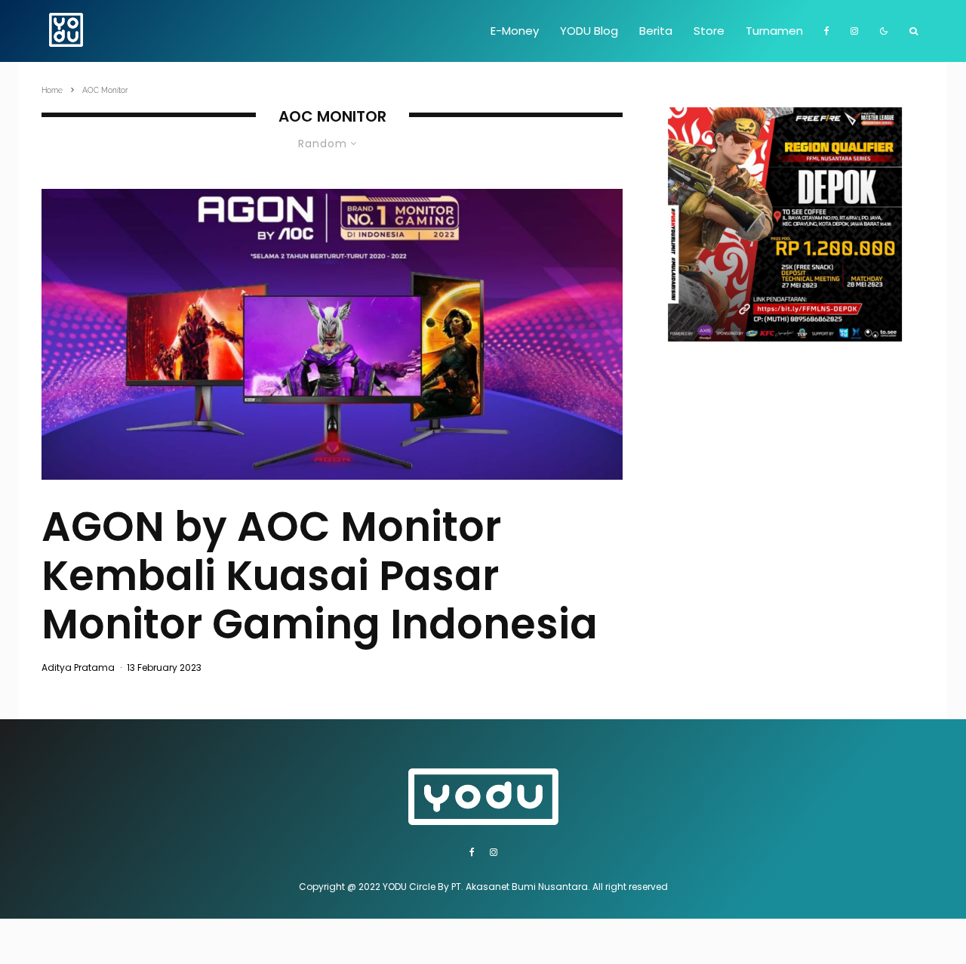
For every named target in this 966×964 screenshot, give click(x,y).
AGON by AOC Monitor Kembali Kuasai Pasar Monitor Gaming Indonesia (320, 575)
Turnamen (774, 31)
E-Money (515, 31)
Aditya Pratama (78, 667)
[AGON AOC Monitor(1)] (332, 334)
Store (709, 31)
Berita (655, 31)
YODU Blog (589, 31)
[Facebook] (827, 31)
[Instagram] (854, 31)
